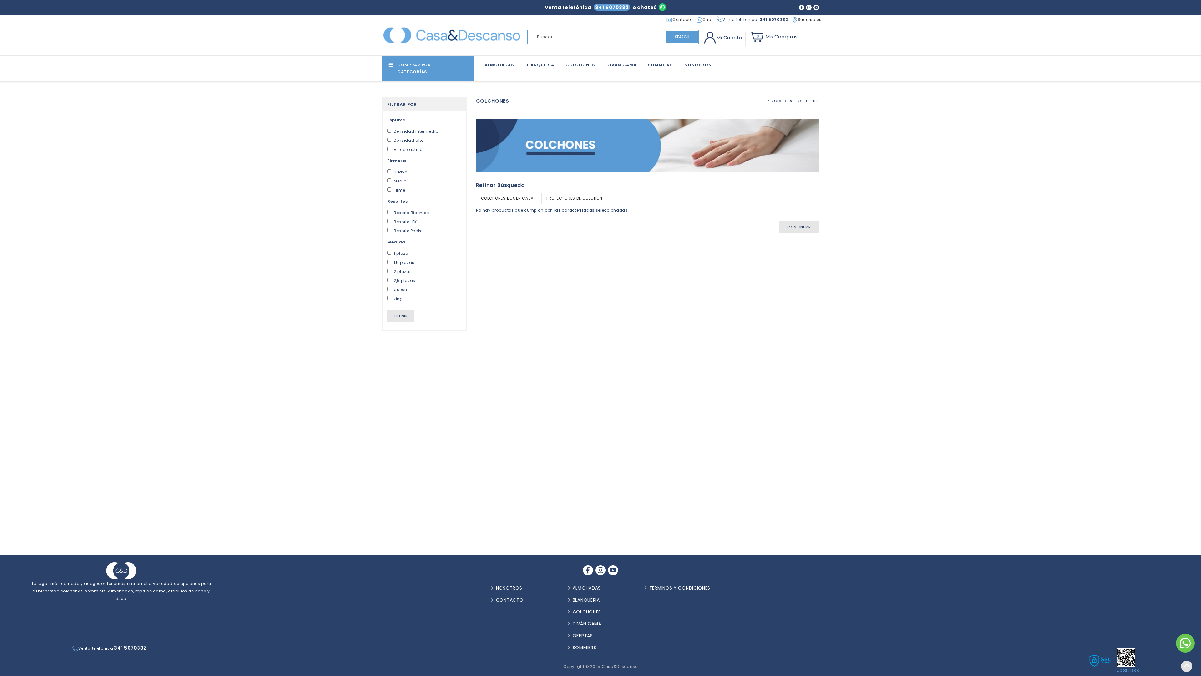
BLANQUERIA (539, 65)
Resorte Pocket (409, 230)
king (398, 298)
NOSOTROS (509, 588)
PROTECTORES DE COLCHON (574, 198)
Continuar (799, 227)
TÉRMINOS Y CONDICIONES (679, 588)
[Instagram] (809, 7)
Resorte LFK (405, 221)
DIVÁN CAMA (621, 65)
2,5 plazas (404, 280)
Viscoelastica (408, 149)
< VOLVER (777, 101)
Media (400, 181)
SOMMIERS (660, 65)
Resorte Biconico (411, 212)
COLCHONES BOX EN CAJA (507, 198)
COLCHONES (580, 65)
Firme (399, 190)
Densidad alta (409, 140)
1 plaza (401, 253)
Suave (400, 172)
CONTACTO (510, 600)
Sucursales (810, 19)
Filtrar (401, 316)
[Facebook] (801, 7)
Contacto (682, 19)
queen (400, 289)
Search (682, 36)
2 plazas (403, 271)
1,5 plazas (404, 262)
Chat (707, 19)
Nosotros (698, 65)
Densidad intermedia (416, 131)
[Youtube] (816, 7)
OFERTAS (583, 635)
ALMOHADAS (499, 65)
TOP (1187, 666)
